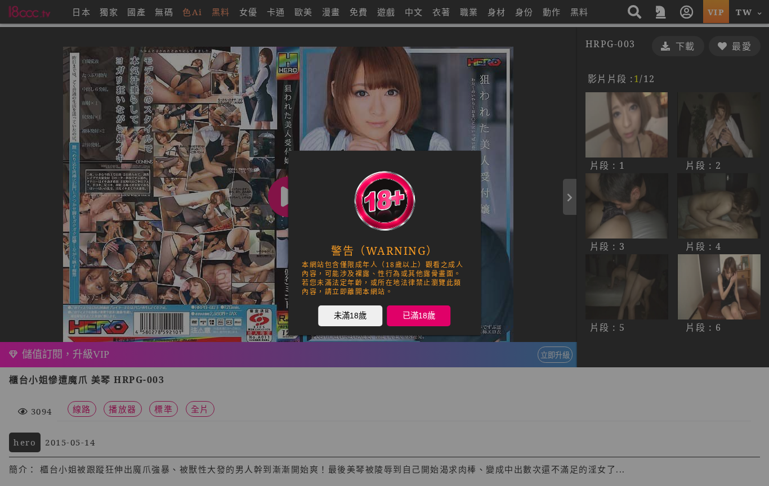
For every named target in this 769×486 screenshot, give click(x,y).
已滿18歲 (419, 315)
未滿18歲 (350, 315)
